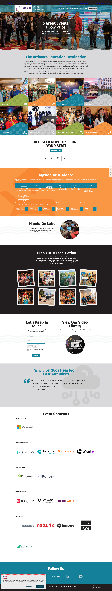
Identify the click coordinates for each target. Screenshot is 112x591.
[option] (56, 386)
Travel (66, 8)
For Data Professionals (23, 197)
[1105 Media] (106, 587)
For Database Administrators (24, 196)
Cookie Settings (29, 586)
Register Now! (56, 151)
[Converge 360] (96, 587)
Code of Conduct (56, 586)
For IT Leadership (22, 200)
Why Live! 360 (83, 8)
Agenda (58, 8)
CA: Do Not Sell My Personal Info (68, 586)
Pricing (62, 8)
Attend (71, 8)
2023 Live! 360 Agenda (65, 179)
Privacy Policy (48, 586)
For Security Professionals (23, 199)
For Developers (21, 194)
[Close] (44, 575)
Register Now (93, 8)
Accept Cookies (40, 586)
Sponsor (76, 8)
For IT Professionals (22, 195)
